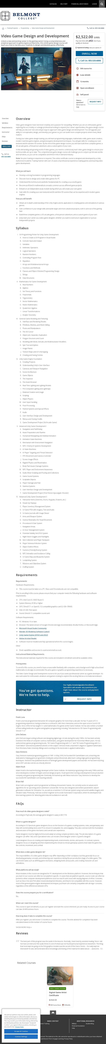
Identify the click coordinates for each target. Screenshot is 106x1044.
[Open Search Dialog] (102, 3)
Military (74, 1023)
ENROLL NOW (89, 53)
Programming (25, 28)
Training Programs (12, 28)
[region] (21, 1026)
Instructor (6, 132)
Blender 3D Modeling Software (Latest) (34, 631)
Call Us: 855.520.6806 (95, 28)
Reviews (5, 141)
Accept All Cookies (21, 1031)
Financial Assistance (78, 1026)
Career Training (44, 1023)
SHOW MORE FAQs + (24, 927)
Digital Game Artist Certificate (58, 994)
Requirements (7, 127)
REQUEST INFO (95, 102)
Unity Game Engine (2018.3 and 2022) (33, 635)
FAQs (4, 137)
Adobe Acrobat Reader (28, 638)
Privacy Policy (68, 1039)
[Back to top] (53, 1021)
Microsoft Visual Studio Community (33, 628)
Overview (5, 118)
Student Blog (90, 1023)
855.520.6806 (6, 157)
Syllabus (5, 123)
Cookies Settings (21, 1036)
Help (73, 1028)
